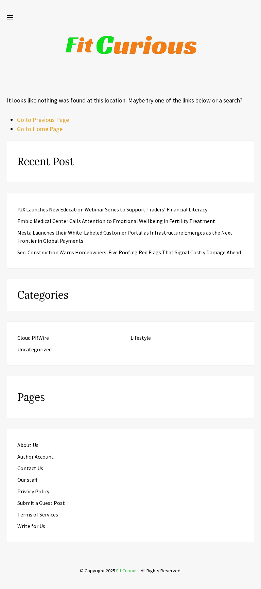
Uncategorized (34, 349)
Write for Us (31, 526)
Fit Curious (127, 571)
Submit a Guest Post (41, 502)
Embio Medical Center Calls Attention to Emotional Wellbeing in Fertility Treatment (116, 221)
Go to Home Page (40, 129)
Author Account (35, 456)
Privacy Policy (33, 491)
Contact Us (30, 468)
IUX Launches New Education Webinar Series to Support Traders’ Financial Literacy (112, 209)
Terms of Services (37, 514)
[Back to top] (254, 582)
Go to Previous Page (43, 120)
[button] (10, 17)
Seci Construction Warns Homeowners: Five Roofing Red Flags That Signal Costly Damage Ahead (129, 252)
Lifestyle (140, 337)
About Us (27, 445)
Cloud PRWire (33, 337)
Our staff (27, 479)
